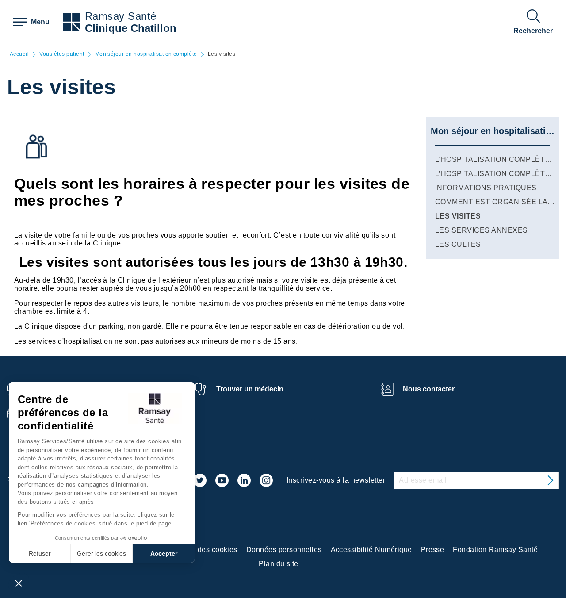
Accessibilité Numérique (371, 549)
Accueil (19, 54)
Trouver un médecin (249, 389)
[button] (18, 583)
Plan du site (278, 563)
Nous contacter (429, 389)
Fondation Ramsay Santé (495, 549)
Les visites (458, 216)
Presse (432, 549)
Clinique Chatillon (130, 28)
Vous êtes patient (61, 54)
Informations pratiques (486, 188)
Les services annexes (481, 230)
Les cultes (458, 244)
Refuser (40, 553)
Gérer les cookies (101, 553)
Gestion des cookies (203, 549)
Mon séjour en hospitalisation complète (146, 54)
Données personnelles (284, 549)
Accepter (163, 553)
